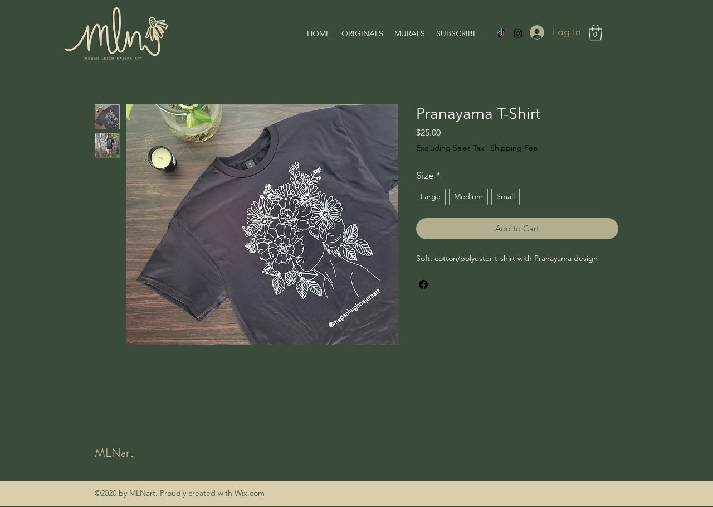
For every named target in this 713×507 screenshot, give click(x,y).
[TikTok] (501, 33)
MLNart (114, 452)
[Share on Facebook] (423, 284)
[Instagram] (518, 33)
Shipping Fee (514, 148)
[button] (595, 33)
